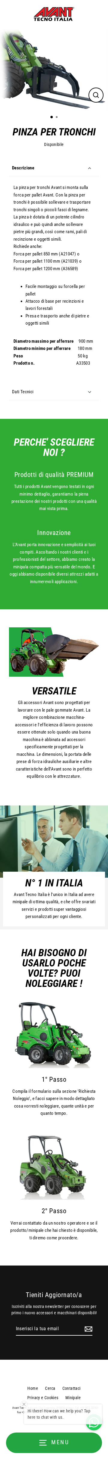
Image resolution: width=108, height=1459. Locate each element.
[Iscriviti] (87, 1329)
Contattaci (71, 1388)
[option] (54, 69)
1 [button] (51, 117)
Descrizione (23, 168)
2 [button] (57, 117)
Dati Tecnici (23, 391)
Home (32, 1388)
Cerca (50, 1388)
